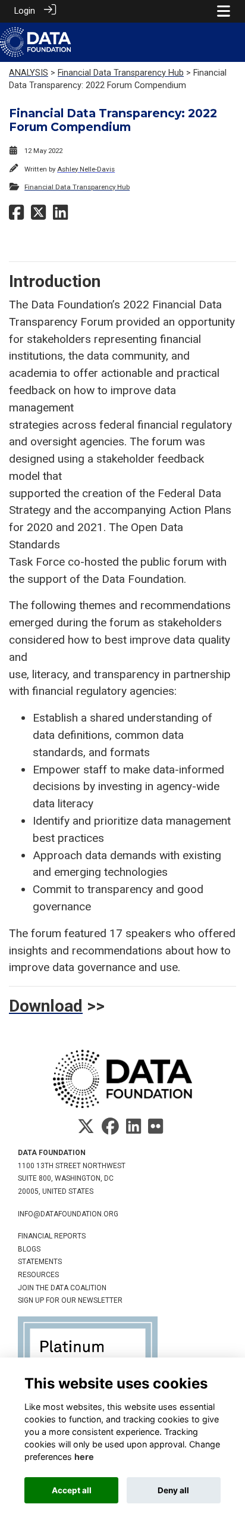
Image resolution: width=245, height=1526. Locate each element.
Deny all (173, 1490)
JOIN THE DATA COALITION (62, 1288)
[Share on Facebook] (16, 216)
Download (46, 1006)
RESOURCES (38, 1275)
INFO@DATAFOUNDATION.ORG (68, 1214)
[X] (86, 1130)
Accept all (72, 1490)
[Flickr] (155, 1130)
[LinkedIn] (133, 1130)
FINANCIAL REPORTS (52, 1236)
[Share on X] (38, 216)
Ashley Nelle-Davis (86, 169)
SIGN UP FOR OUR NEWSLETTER (70, 1300)
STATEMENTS (40, 1261)
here (84, 1457)
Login (24, 11)
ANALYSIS (28, 73)
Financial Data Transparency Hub (121, 73)
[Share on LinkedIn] (60, 216)
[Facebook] (110, 1130)
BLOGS (29, 1249)
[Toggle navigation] (223, 11)
